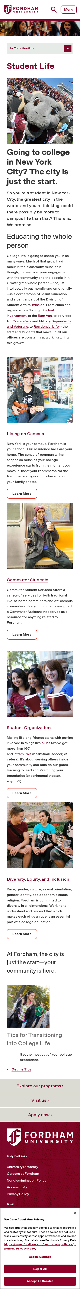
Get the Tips (21, 1069)
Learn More (22, 494)
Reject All (40, 1269)
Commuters (22, 321)
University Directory (22, 1167)
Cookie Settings (40, 1256)
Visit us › (40, 1100)
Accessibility (17, 1187)
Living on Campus (25, 433)
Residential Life (46, 326)
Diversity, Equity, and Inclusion (38, 879)
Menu (68, 9)
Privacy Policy (18, 1194)
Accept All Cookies (40, 1281)
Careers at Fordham (23, 1174)
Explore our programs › (40, 1085)
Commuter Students (27, 579)
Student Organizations (29, 727)
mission (38, 305)
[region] (40, 1248)
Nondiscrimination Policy (26, 1180)
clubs (46, 743)
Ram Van (45, 316)
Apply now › (40, 1114)
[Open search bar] (55, 9)
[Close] (75, 1213)
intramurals (22, 754)
